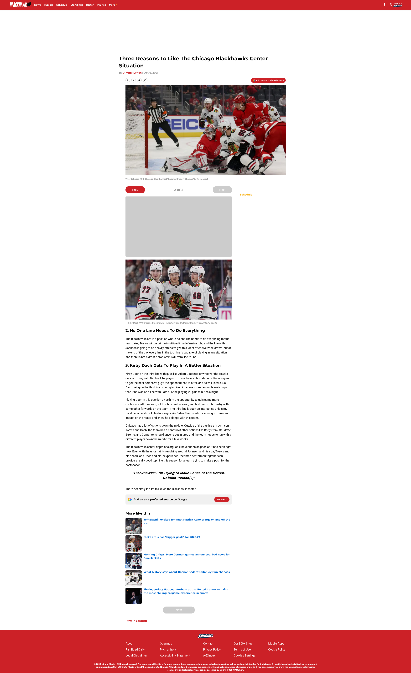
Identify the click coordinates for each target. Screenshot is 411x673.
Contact (208, 643)
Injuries (101, 4)
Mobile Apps (276, 643)
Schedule (62, 4)
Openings (166, 643)
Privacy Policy (212, 649)
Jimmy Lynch (132, 72)
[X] (391, 4)
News (37, 4)
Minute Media (108, 664)
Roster (90, 4)
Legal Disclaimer (136, 655)
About (129, 643)
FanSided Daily (135, 649)
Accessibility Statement (175, 655)
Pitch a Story (168, 649)
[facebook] (384, 4)
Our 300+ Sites (243, 643)
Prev (135, 189)
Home (129, 620)
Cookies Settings (244, 655)
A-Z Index (209, 655)
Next (222, 189)
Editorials (141, 620)
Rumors (48, 4)
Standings (77, 4)
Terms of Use (242, 649)
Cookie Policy (276, 649)
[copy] (145, 80)
